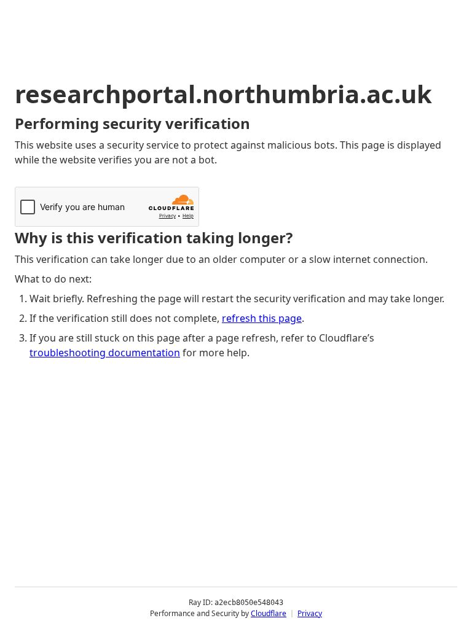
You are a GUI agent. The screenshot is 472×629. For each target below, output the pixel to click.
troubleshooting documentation (105, 352)
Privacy (309, 613)
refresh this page (262, 318)
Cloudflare (268, 613)
